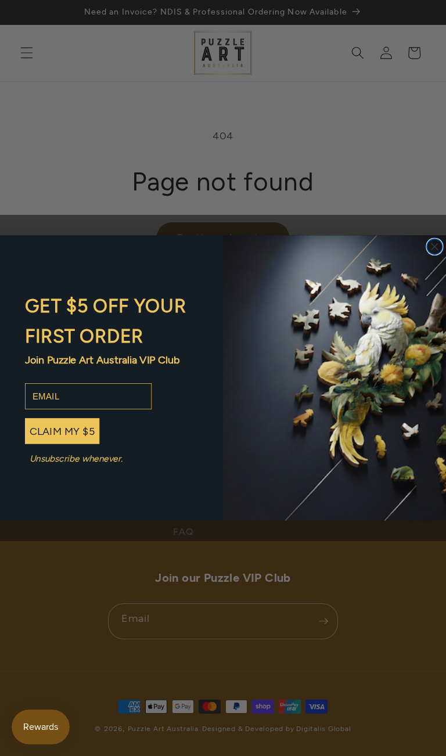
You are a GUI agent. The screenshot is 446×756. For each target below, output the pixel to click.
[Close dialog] (435, 246)
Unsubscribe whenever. (76, 458)
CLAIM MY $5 (62, 430)
